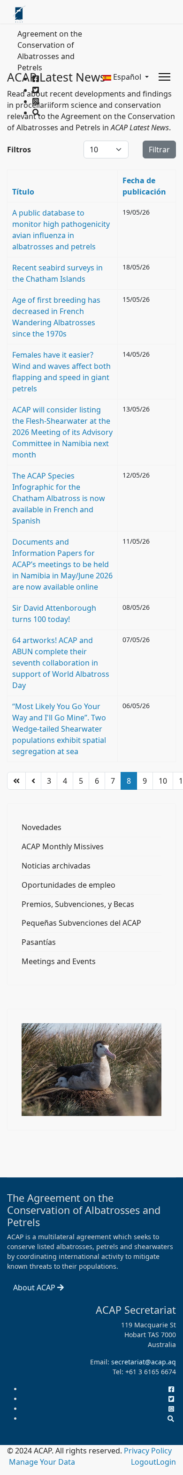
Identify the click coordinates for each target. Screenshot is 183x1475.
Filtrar (159, 149)
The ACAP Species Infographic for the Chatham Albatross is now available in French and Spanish (58, 498)
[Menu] (164, 77)
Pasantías (39, 942)
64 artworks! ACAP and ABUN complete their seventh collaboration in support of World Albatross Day (60, 662)
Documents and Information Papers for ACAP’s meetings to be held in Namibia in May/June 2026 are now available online (62, 564)
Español (127, 77)
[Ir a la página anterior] (33, 781)
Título (23, 192)
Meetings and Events (59, 961)
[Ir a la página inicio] (16, 781)
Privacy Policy (148, 1450)
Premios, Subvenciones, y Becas (78, 904)
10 (163, 781)
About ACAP (35, 1287)
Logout (143, 1462)
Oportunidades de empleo (68, 885)
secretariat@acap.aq (143, 1361)
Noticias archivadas (56, 866)
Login (166, 1462)
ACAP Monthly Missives (63, 846)
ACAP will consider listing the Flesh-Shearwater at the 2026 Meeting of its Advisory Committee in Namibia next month (62, 432)
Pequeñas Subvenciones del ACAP (81, 923)
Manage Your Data (42, 1462)
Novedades (41, 827)
